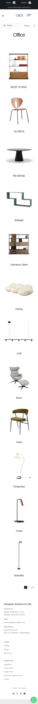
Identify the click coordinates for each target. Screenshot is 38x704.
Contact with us (26, 7)
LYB (19, 353)
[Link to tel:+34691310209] (14, 2)
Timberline (19, 486)
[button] (28, 25)
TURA (19, 531)
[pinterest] (21, 693)
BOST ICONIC (19, 87)
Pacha (19, 309)
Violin (19, 442)
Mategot (19, 220)
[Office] (19, 66)
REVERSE (19, 175)
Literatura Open (19, 264)
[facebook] (17, 693)
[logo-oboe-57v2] (19, 14)
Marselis (19, 575)
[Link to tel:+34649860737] (29, 2)
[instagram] (13, 693)
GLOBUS (19, 131)
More (19, 397)
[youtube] (24, 693)
